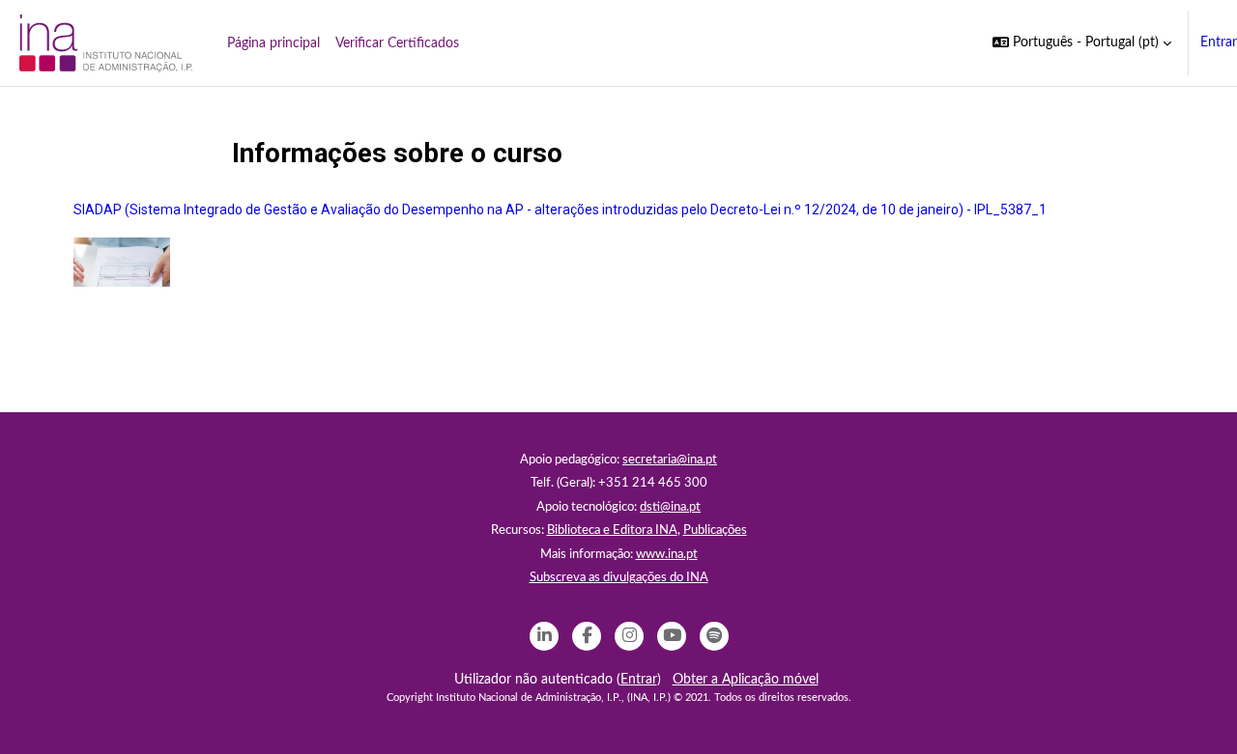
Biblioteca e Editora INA (612, 530)
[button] (1082, 43)
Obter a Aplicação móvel (746, 679)
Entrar (1218, 42)
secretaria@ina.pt (669, 460)
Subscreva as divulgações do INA (619, 578)
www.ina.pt (667, 554)
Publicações (715, 530)
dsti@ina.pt (670, 507)
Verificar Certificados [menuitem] (397, 43)
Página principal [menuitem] (273, 43)
